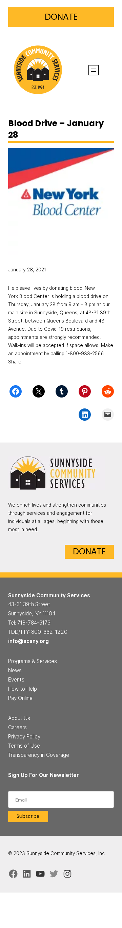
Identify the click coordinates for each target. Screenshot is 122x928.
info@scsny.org (28, 641)
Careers (17, 727)
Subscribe (28, 816)
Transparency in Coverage (38, 755)
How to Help (22, 689)
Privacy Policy (24, 736)
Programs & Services (32, 661)
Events (16, 679)
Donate (61, 17)
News (15, 670)
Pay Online (20, 698)
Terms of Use (24, 746)
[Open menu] (93, 70)
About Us (19, 718)
